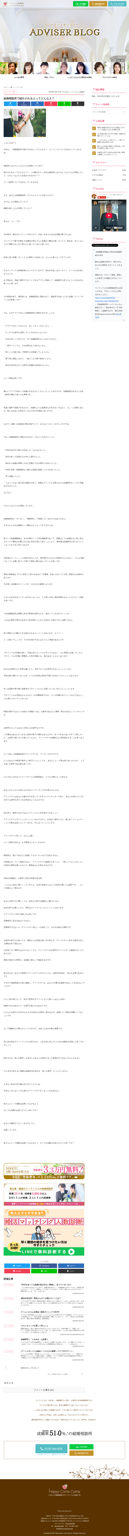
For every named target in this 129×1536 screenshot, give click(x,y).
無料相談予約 (99, 4)
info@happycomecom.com (64, 1528)
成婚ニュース (108, 180)
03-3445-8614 (59, 1526)
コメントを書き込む (44, 1390)
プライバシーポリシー (64, 1511)
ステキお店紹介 (108, 175)
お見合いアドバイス (108, 170)
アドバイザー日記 (10, 91)
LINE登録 (81, 4)
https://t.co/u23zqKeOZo (105, 298)
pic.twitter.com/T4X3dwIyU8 (106, 301)
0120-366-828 (117, 4)
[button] (124, 112)
